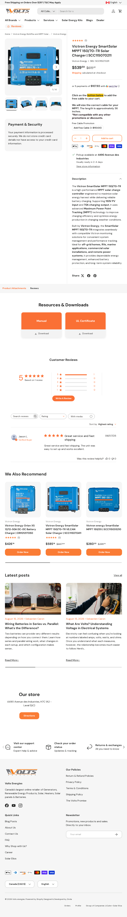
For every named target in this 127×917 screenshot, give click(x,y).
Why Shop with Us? (16, 846)
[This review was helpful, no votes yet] (107, 458)
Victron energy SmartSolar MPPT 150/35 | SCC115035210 (103, 527)
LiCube (108, 905)
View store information (88, 166)
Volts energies (18, 899)
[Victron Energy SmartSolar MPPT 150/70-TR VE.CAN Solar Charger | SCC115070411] (63, 500)
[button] (120, 11)
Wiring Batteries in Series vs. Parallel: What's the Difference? (32, 626)
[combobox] (70, 11)
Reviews (34, 288)
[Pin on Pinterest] (95, 276)
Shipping (76, 72)
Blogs (89, 20)
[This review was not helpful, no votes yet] (113, 458)
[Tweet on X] (82, 276)
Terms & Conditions (77, 788)
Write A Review (63, 398)
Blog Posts (11, 821)
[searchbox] (21, 416)
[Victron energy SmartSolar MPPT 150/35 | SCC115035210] (104, 500)
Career (9, 852)
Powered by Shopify (34, 899)
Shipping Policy (74, 794)
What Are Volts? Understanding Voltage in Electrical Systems (89, 626)
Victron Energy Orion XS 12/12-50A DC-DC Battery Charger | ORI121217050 (20, 529)
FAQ (7, 840)
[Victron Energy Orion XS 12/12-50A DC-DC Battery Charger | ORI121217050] (23, 500)
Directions (29, 715)
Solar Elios (10, 858)
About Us (10, 827)
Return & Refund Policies (80, 775)
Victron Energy (79, 61)
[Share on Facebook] (89, 276)
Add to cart (107, 138)
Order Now (22, 552)
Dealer (100, 20)
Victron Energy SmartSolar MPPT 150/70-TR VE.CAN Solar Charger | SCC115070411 (63, 529)
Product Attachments (14, 288)
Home (7, 34)
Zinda (69, 899)
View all (118, 575)
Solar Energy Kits (72, 20)
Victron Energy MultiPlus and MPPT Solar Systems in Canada (31, 34)
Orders (67, 905)
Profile (78, 905)
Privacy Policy (73, 782)
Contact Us (11, 833)
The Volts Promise (76, 800)
